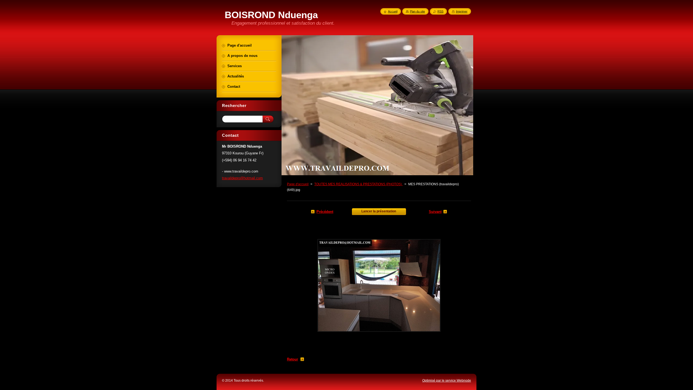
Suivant (435, 212)
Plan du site (417, 11)
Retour (292, 359)
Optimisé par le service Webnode (446, 380)
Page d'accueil (298, 184)
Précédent (324, 212)
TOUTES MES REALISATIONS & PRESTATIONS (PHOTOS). (358, 184)
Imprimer (462, 11)
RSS (440, 11)
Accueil (392, 11)
